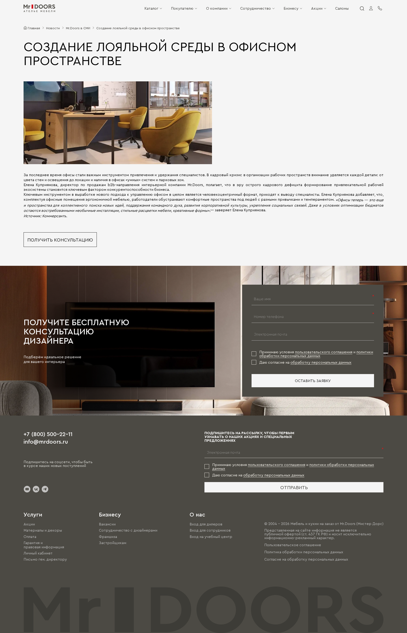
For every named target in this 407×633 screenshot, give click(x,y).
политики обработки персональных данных (316, 354)
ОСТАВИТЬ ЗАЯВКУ (313, 381)
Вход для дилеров (206, 524)
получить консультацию (60, 239)
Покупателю (182, 8)
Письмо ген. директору (45, 559)
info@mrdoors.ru (46, 441)
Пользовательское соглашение (292, 545)
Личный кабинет (38, 553)
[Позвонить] (379, 8)
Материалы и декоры (43, 530)
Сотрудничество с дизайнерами (128, 530)
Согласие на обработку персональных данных (306, 559)
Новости (53, 27)
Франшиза (108, 536)
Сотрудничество (255, 8)
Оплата (30, 536)
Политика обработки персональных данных (303, 552)
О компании (217, 8)
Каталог (151, 8)
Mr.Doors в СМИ (78, 27)
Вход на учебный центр (211, 536)
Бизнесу (291, 8)
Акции (316, 8)
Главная (34, 27)
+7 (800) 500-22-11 (48, 434)
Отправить (294, 487)
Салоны (342, 8)
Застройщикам (112, 543)
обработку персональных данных (320, 362)
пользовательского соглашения (323, 352)
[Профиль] (370, 8)
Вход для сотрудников (210, 530)
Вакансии (107, 524)
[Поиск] (362, 8)
